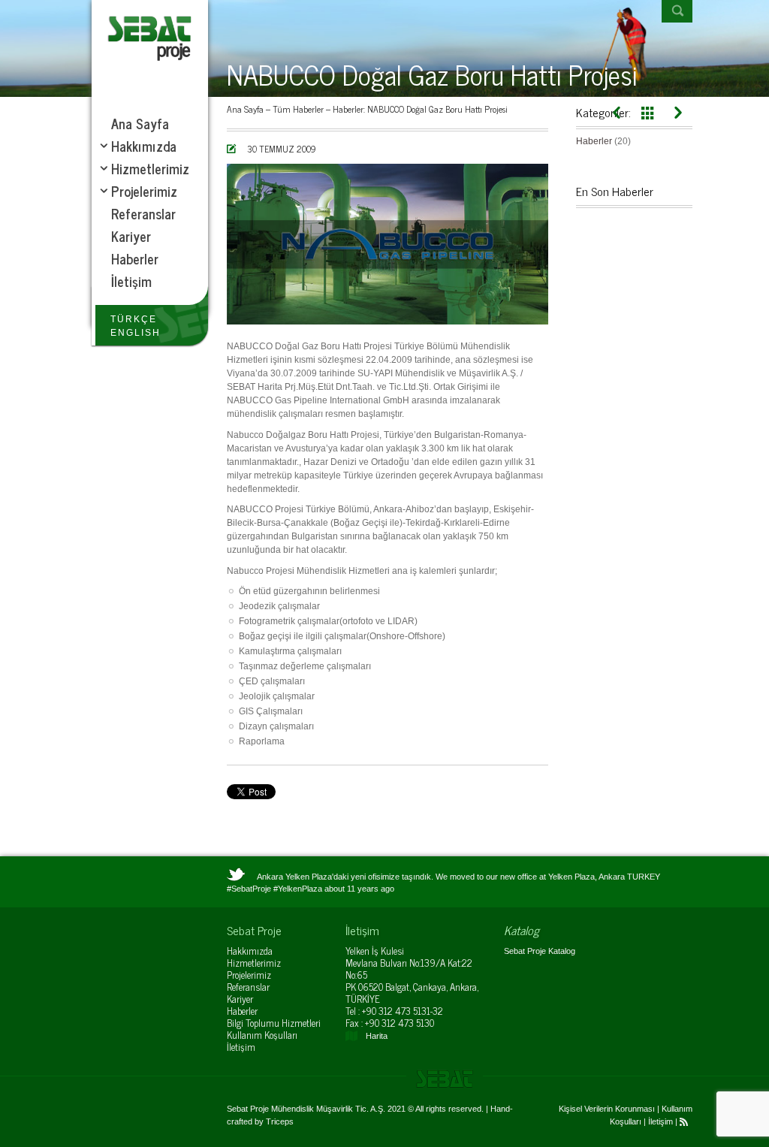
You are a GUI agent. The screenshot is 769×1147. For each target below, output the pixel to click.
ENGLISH (135, 332)
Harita (377, 1035)
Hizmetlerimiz (254, 962)
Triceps (280, 1121)
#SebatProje (249, 888)
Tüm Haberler (298, 108)
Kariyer (240, 999)
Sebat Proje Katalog (539, 950)
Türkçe (133, 319)
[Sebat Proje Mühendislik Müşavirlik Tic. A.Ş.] (150, 37)
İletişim (241, 1047)
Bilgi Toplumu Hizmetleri (274, 1023)
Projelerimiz (249, 974)
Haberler (348, 108)
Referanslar (248, 987)
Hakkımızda (250, 950)
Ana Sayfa (245, 108)
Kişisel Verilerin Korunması (607, 1108)
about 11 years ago (359, 888)
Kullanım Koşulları (262, 1035)
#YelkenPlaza (297, 888)
